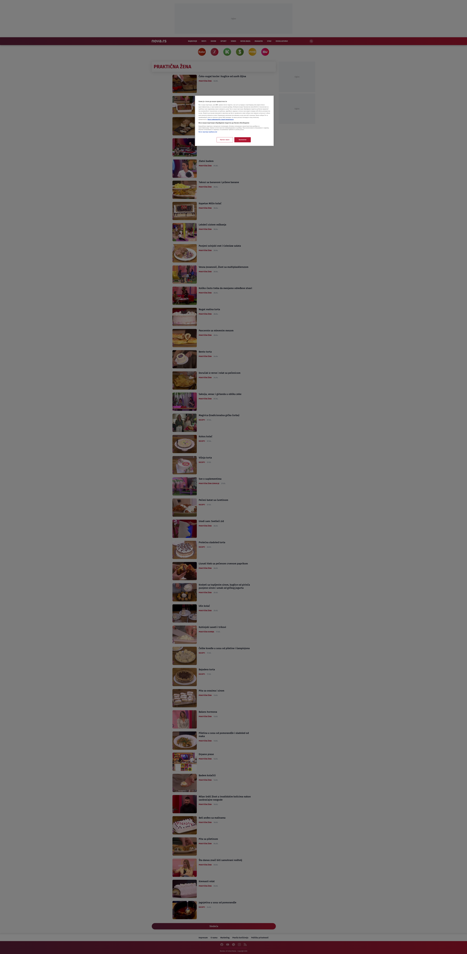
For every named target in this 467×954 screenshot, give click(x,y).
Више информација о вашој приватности (221, 119)
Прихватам (242, 139)
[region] (234, 120)
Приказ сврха (224, 139)
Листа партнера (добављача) (207, 132)
